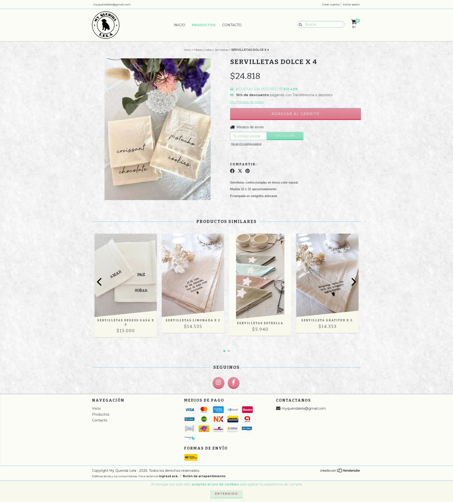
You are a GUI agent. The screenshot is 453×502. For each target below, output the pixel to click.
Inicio (179, 25)
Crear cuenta (331, 4)
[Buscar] (299, 24)
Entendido (226, 493)
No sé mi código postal (246, 144)
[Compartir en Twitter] (240, 171)
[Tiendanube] (340, 472)
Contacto (232, 25)
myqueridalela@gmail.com (111, 4)
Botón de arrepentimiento (204, 476)
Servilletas (221, 49)
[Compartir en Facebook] (232, 171)
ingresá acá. (168, 476)
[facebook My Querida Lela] (233, 383)
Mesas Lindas (203, 49)
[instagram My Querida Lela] (218, 383)
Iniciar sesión (351, 4)
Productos (204, 25)
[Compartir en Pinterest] (247, 171)
